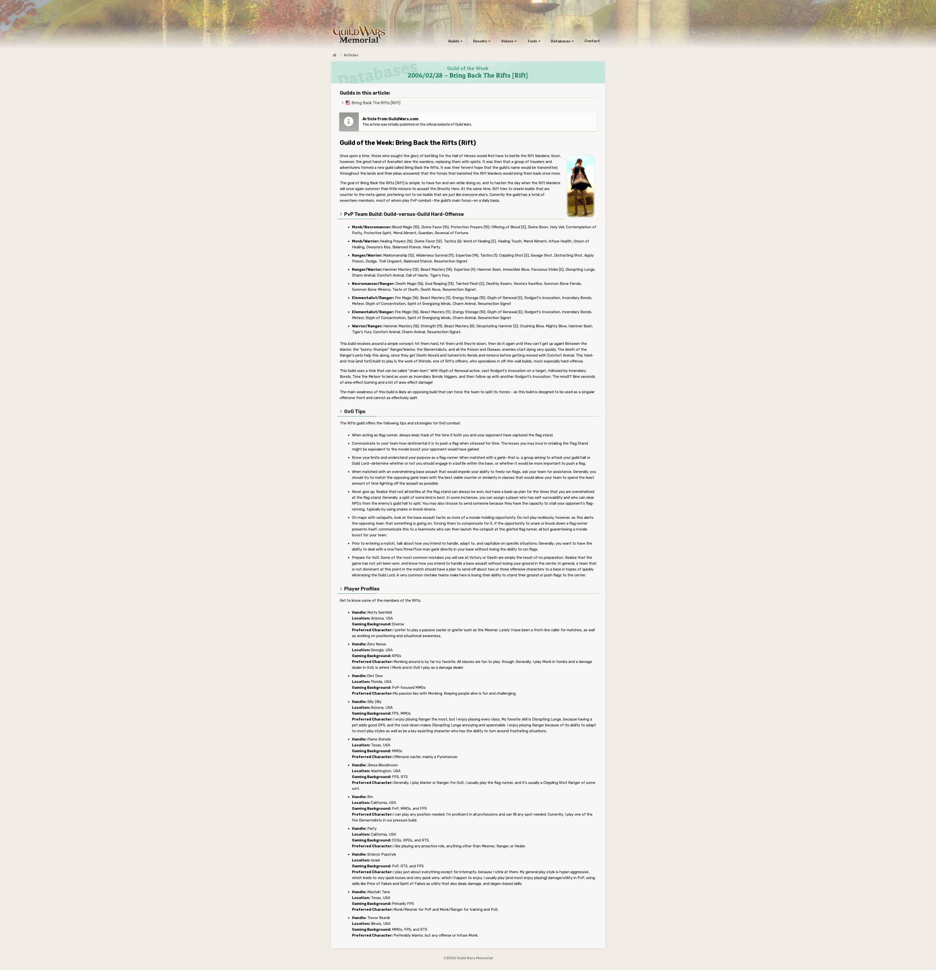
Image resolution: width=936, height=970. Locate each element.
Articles (351, 55)
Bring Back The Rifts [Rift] (376, 102)
